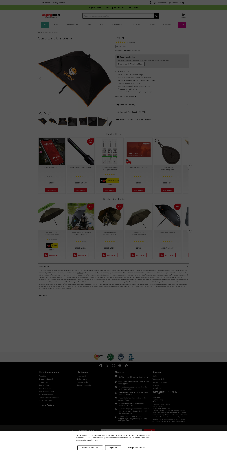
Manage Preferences (136, 447)
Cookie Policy (93, 440)
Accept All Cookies (90, 447)
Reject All (113, 447)
